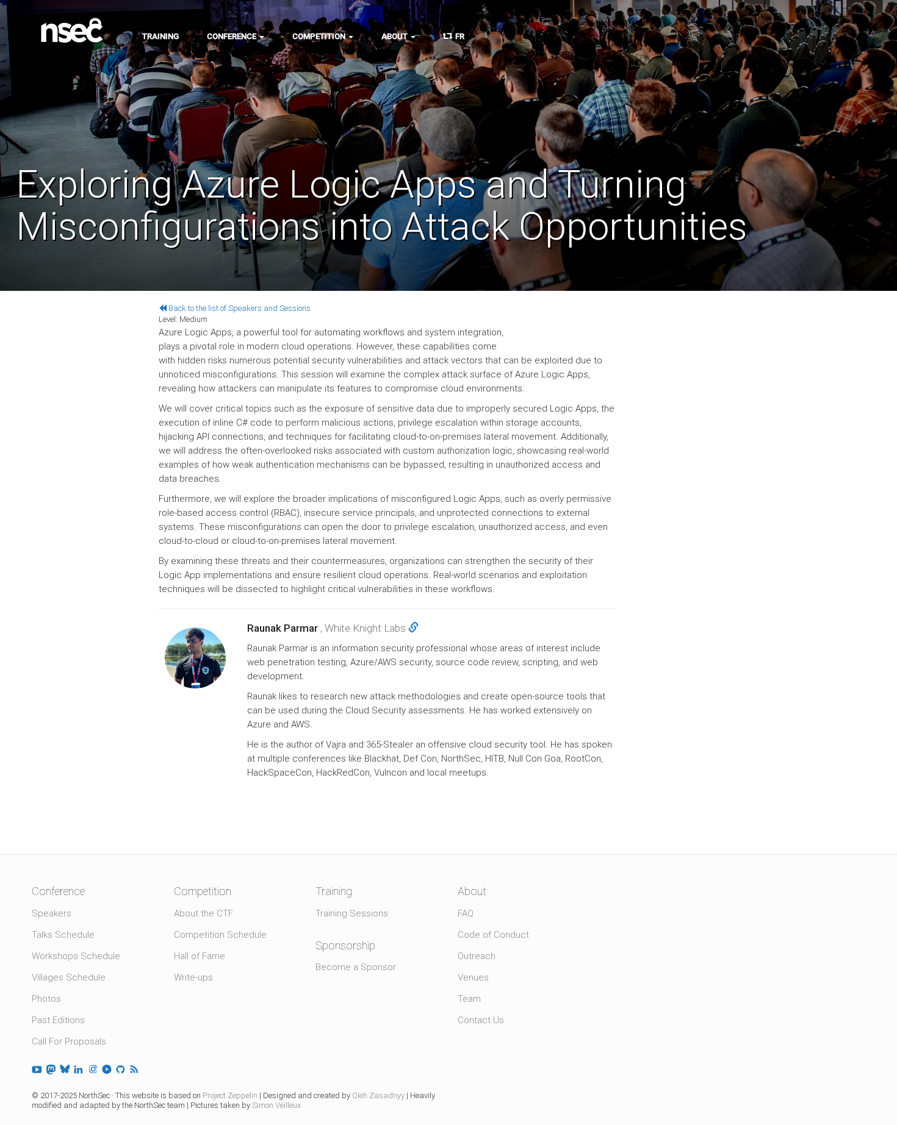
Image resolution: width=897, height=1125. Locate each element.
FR (458, 36)
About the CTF (203, 913)
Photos (46, 998)
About (395, 36)
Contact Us (481, 1020)
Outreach (476, 956)
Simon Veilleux (276, 1105)
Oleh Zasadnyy (378, 1095)
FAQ (466, 913)
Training (160, 36)
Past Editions (58, 1020)
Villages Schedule (69, 977)
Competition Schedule (220, 934)
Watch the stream (562, 300)
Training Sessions (351, 913)
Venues (473, 977)
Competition (319, 36)
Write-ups (193, 977)
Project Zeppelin (230, 1095)
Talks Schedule (63, 934)
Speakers (51, 913)
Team (469, 998)
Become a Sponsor (355, 967)
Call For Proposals (69, 1041)
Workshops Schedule (76, 956)
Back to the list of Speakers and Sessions (239, 308)
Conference (232, 36)
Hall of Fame (199, 956)
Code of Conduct (493, 934)
